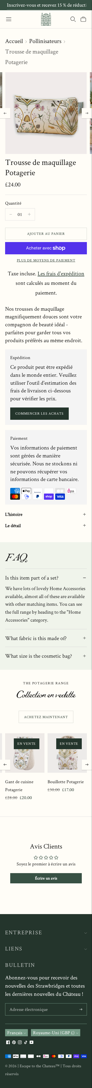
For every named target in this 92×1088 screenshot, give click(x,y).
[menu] (8, 19)
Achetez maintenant (46, 717)
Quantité (13, 203)
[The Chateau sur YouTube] (31, 1042)
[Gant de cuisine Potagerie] (24, 753)
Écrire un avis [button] (46, 878)
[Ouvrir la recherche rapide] (73, 19)
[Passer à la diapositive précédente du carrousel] (5, 765)
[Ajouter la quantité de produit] (10, 214)
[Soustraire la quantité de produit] (29, 214)
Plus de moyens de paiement (46, 260)
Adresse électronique (27, 1004)
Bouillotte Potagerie (66, 781)
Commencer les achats (39, 413)
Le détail (13, 525)
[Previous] (5, 113)
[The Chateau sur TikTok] (26, 1042)
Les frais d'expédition (61, 273)
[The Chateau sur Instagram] (20, 1042)
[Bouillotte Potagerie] (67, 753)
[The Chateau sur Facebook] (8, 1042)
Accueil (14, 41)
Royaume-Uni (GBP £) (54, 1032)
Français (14, 1032)
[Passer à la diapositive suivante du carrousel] (87, 765)
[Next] (87, 113)
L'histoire (13, 514)
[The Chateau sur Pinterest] (14, 1042)
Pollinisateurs (45, 41)
